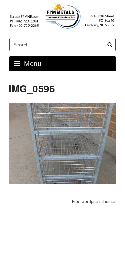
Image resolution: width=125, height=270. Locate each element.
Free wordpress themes (94, 201)
